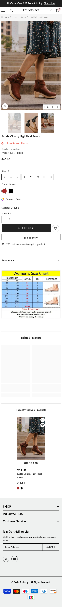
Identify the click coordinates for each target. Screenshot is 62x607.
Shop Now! (49, 3)
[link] (15, 390)
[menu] (3, 10)
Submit (50, 547)
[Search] (11, 10)
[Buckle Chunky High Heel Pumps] (31, 438)
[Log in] (50, 10)
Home (4, 17)
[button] (52, 107)
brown (18, 488)
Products (13, 17)
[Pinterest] (6, 559)
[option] (31, 65)
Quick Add (31, 463)
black (21, 488)
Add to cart (26, 228)
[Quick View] (42, 425)
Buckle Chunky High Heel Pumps (29, 475)
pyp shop (15, 149)
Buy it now (31, 237)
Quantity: (6, 213)
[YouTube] (14, 559)
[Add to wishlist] (55, 228)
